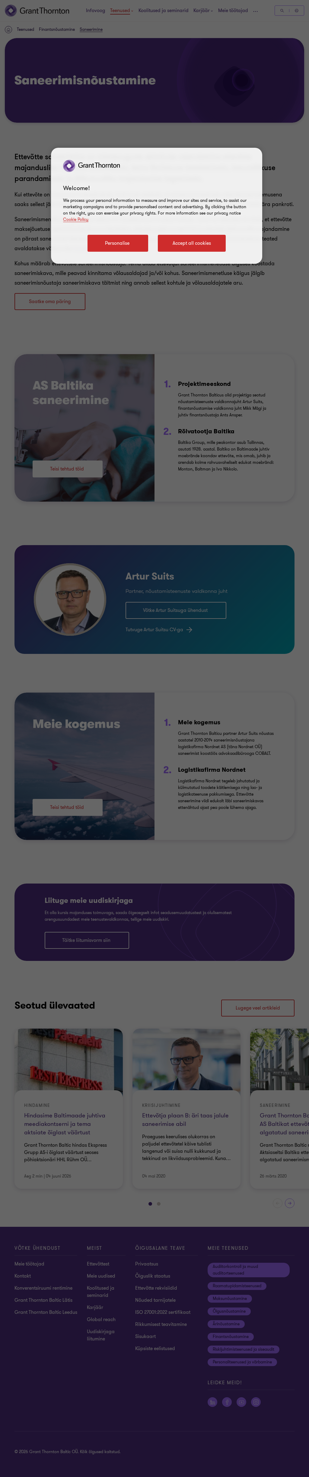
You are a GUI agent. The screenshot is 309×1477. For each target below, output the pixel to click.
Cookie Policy (75, 219)
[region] (156, 206)
